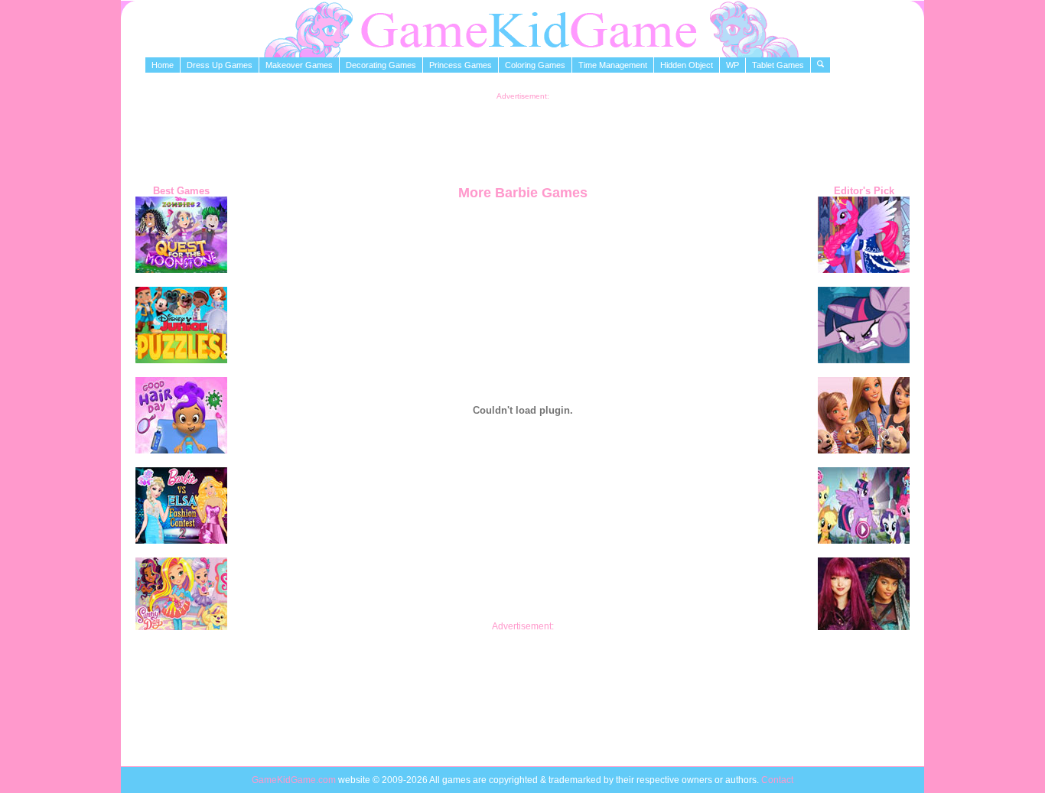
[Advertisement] (522, 134)
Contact (777, 780)
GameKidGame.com (295, 780)
